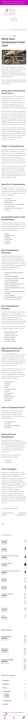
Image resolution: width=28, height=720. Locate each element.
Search (14, 718)
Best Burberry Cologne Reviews (21, 514)
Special (7, 696)
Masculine (6, 684)
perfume (15, 508)
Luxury (7, 693)
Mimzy (14, 35)
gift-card (5, 704)
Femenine (6, 680)
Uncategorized (7, 700)
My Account (4, 718)
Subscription (6, 691)
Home (4, 29)
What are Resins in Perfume (7, 514)
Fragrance (8, 29)
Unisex (5, 687)
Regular (7, 695)
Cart (21, 717)
